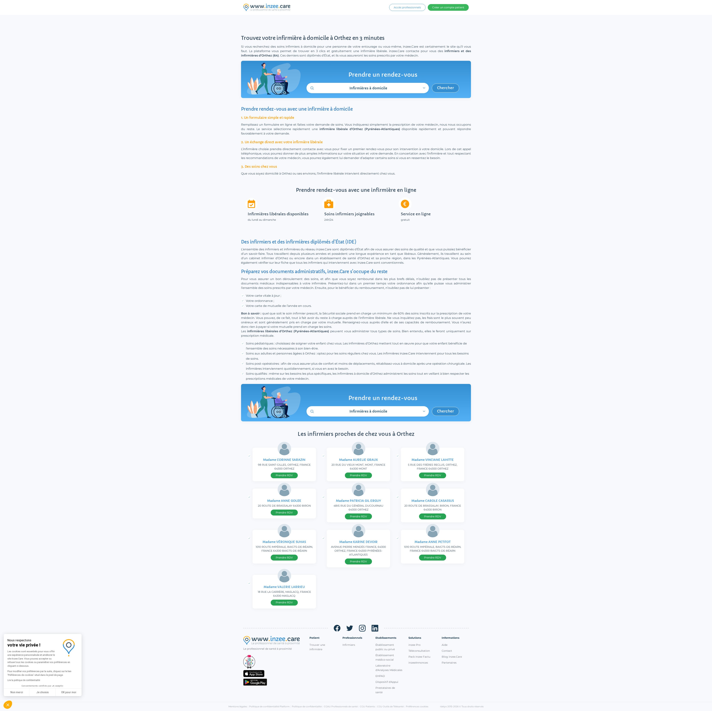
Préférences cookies (417, 706)
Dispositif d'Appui (386, 682)
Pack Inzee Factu (419, 656)
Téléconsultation (419, 650)
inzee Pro (414, 645)
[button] (7, 704)
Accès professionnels (407, 7)
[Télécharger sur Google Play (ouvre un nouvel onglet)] (273, 682)
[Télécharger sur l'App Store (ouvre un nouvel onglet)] (273, 673)
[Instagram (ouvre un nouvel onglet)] (362, 628)
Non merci (16, 692)
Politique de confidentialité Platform (269, 706)
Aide (444, 645)
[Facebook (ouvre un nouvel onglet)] (337, 628)
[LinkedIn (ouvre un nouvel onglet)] (375, 628)
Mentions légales (237, 706)
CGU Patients (367, 706)
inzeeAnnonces (418, 662)
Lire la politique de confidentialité (23, 680)
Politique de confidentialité (307, 706)
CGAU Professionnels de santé (341, 706)
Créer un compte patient (448, 7)
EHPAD (380, 676)
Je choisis (42, 692)
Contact (447, 650)
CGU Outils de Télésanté (390, 706)
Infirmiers (348, 645)
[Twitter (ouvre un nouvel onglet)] (349, 628)
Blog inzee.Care (452, 656)
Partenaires (449, 662)
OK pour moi (68, 692)
